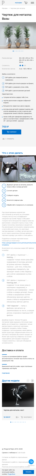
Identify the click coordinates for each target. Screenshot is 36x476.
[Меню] (32, 2)
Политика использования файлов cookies (16, 467)
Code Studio (21, 453)
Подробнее (6, 373)
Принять (28, 472)
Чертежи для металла (17, 8)
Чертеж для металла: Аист (14, 410)
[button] (28, 380)
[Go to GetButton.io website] (31, 465)
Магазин (18, 3)
